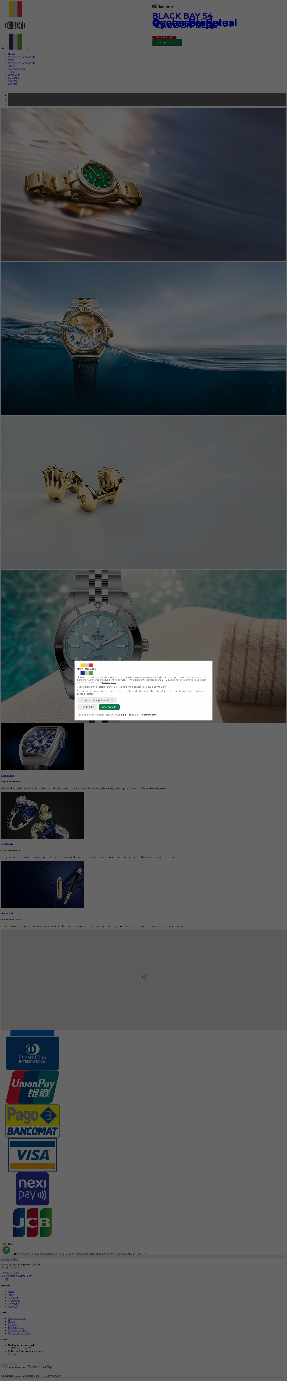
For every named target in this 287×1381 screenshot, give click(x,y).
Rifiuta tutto (87, 707)
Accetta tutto (109, 707)
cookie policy (109, 682)
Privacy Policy (147, 714)
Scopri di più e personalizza (97, 700)
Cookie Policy (125, 714)
